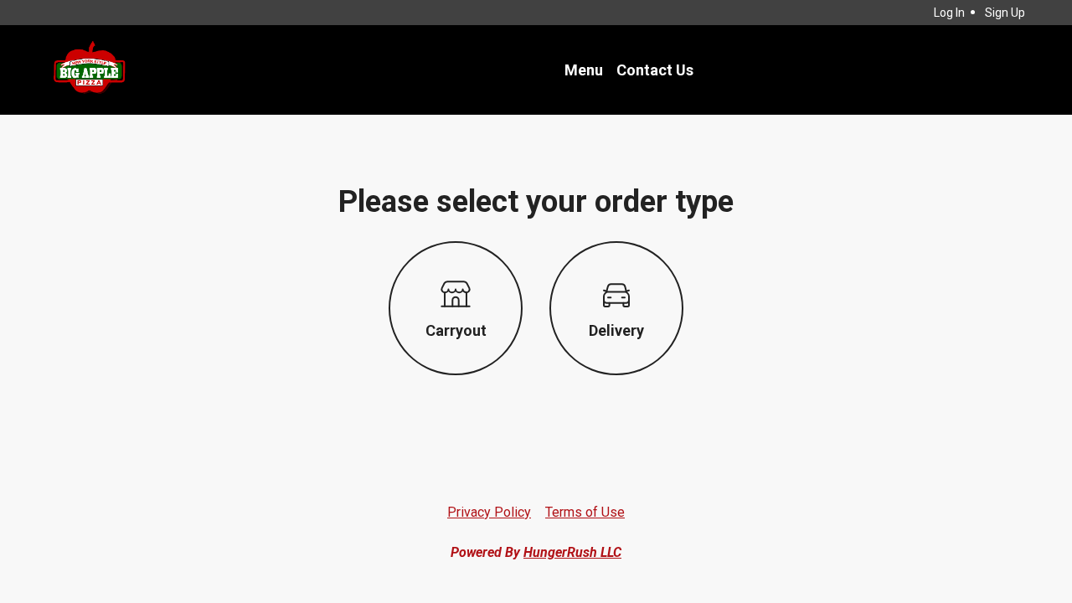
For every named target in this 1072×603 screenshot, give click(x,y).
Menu (583, 70)
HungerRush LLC (572, 552)
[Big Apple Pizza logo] (89, 70)
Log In (949, 12)
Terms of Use (585, 512)
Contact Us (654, 70)
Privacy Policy (489, 512)
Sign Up (1005, 12)
